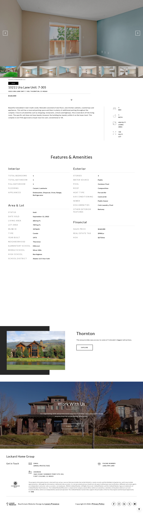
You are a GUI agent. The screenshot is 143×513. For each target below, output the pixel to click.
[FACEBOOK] (114, 504)
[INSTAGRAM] (119, 504)
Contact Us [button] (71, 426)
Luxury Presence (52, 504)
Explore (84, 347)
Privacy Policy (98, 504)
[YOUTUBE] (135, 504)
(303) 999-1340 (108, 465)
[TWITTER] (129, 504)
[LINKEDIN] (124, 504)
